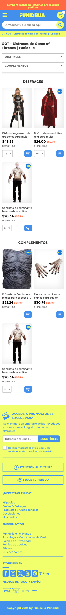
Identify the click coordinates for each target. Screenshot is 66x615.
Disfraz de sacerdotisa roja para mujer (48, 135)
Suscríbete (49, 439)
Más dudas (10, 517)
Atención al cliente (35, 467)
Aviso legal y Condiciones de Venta (25, 537)
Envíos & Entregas (14, 506)
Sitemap (8, 548)
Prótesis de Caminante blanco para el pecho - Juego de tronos (16, 296)
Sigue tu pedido (35, 480)
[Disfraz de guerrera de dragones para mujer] (17, 108)
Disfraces (13, 56)
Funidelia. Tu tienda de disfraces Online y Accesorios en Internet (32, 15)
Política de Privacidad (17, 541)
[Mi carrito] (60, 15)
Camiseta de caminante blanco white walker (17, 209)
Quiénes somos (13, 552)
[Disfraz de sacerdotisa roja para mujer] (49, 108)
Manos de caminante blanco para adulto (47, 296)
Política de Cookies (15, 544)
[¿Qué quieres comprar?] (5, 15)
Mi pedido (9, 502)
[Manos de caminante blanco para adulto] (49, 269)
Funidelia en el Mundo (17, 533)
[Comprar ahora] (28, 153)
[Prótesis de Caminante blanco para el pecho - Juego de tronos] (17, 269)
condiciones (15, 451)
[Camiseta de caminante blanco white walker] (17, 182)
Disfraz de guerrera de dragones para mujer (16, 135)
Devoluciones (11, 513)
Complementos (16, 65)
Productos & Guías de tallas (20, 509)
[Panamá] (6, 573)
